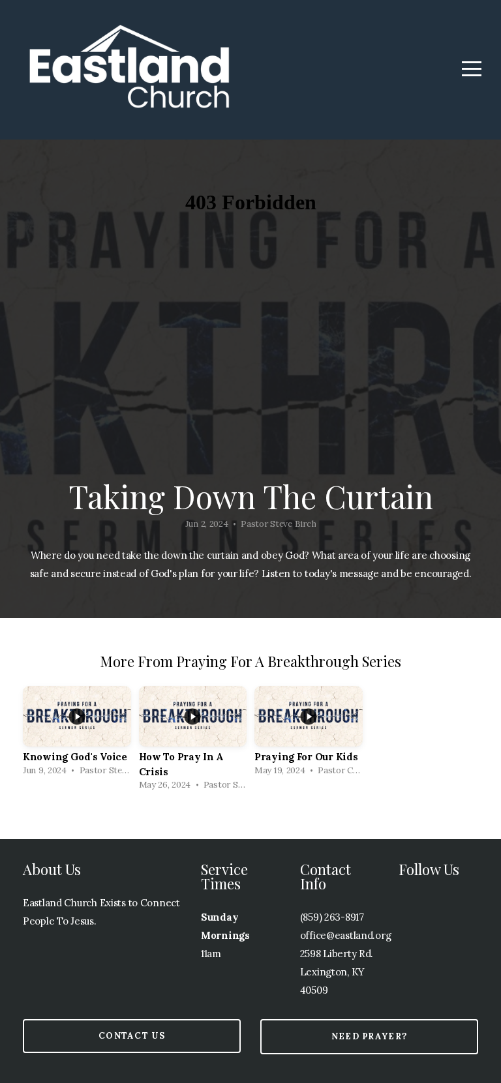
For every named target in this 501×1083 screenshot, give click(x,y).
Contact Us (132, 1035)
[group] (77, 734)
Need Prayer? (369, 1036)
